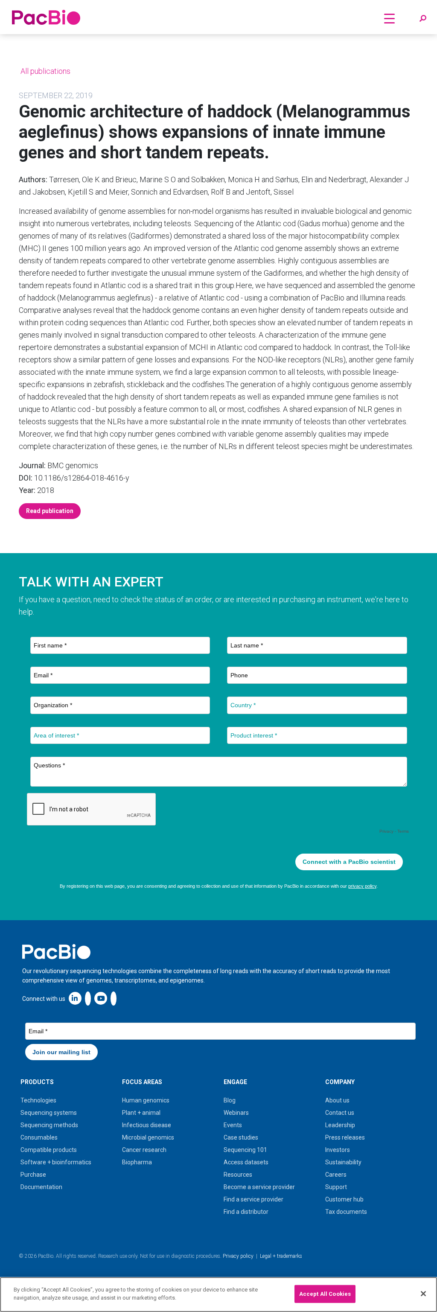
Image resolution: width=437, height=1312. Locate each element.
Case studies (241, 1137)
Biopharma (137, 1162)
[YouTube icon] (100, 998)
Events (233, 1125)
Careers (336, 1174)
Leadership (340, 1125)
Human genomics (145, 1100)
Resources (238, 1174)
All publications (44, 71)
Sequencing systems (48, 1112)
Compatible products (48, 1149)
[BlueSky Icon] (114, 998)
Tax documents (346, 1211)
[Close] (423, 1293)
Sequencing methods (49, 1125)
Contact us (339, 1112)
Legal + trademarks (281, 1256)
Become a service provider (259, 1187)
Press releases (345, 1137)
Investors (337, 1149)
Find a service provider (253, 1199)
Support (336, 1187)
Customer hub (344, 1199)
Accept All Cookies (325, 1294)
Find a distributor (246, 1211)
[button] (423, 19)
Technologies (38, 1100)
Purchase (33, 1174)
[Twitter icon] (88, 998)
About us (337, 1100)
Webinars (236, 1112)
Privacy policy (238, 1256)
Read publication (49, 510)
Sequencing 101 (245, 1149)
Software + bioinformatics (55, 1162)
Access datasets (246, 1162)
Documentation (41, 1187)
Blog (230, 1100)
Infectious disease (146, 1125)
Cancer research (144, 1149)
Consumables (39, 1137)
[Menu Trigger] (389, 18)
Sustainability (343, 1162)
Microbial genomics (148, 1137)
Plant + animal (141, 1112)
